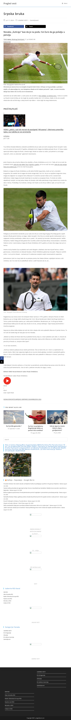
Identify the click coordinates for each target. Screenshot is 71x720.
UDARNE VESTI (23, 20)
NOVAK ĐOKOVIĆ (9, 399)
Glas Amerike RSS (8, 594)
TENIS (5, 39)
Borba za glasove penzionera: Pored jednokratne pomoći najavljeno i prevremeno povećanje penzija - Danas (33, 492)
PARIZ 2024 (27, 399)
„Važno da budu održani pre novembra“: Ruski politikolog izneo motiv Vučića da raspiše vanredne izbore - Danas (34, 507)
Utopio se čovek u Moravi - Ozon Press (14, 503)
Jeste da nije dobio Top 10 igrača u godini (26, 164)
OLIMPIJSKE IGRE (19, 399)
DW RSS (6, 592)
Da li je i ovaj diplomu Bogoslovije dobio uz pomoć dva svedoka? (35, 428)
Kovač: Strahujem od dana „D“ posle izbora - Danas (17, 501)
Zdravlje (6, 635)
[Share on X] (2, 362)
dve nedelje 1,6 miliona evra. (48, 96)
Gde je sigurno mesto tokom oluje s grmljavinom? (57, 428)
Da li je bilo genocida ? (13, 426)
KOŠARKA (6, 136)
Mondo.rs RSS (7, 601)
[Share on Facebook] (2, 358)
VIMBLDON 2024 (36, 399)
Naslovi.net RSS (8, 599)
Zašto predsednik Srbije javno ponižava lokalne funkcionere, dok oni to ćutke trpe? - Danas (28, 505)
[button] (35, 381)
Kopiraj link (7, 42)
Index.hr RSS (7, 603)
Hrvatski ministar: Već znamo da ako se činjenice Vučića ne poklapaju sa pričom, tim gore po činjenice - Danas (33, 484)
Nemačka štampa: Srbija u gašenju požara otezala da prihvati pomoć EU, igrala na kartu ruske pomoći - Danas (33, 497)
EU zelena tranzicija (9, 637)
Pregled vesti (10, 3)
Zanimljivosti (34, 20)
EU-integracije (7, 633)
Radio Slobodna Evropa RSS (11, 596)
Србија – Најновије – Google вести (20, 480)
